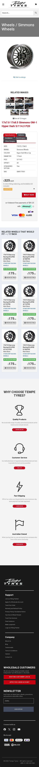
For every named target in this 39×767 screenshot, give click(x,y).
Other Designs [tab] (10, 141)
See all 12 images (20, 118)
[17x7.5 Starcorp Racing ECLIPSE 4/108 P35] (29, 246)
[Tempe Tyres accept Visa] (6, 740)
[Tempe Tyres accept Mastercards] (12, 740)
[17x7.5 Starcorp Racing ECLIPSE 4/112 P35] (29, 291)
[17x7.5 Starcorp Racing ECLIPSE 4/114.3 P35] (10, 336)
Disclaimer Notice (20, 612)
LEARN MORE (19, 506)
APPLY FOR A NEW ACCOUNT (19, 682)
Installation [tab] (8, 138)
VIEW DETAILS (11, 277)
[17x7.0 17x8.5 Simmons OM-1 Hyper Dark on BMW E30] (10, 106)
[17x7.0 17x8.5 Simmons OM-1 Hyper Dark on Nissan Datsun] (15, 112)
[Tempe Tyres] (19, 4)
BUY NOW (30, 195)
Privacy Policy (9, 612)
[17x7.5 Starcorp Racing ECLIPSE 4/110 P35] (10, 291)
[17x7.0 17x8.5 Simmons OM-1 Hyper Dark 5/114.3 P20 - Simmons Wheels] (19, 57)
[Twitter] (9, 729)
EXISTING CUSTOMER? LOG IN (19, 677)
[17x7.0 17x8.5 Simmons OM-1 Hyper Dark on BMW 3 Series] (10, 100)
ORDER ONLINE (19, 429)
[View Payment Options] (22, 215)
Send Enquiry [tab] (20, 138)
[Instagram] (14, 729)
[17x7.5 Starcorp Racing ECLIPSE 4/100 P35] (10, 246)
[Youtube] (19, 729)
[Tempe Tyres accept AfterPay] (19, 740)
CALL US (19, 468)
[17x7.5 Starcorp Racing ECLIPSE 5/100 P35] (29, 336)
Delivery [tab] (21, 135)
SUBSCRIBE (19, 709)
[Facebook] (5, 729)
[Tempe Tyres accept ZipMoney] (30, 211)
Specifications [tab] (10, 135)
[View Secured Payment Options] (16, 744)
